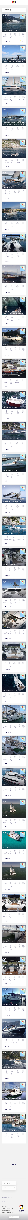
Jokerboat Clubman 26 (10, 439)
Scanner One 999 (8, 1036)
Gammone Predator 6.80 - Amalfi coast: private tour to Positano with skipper (14, 61)
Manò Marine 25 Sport (10, 470)
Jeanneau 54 (7, 187)
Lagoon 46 (6, 596)
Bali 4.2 (5, 784)
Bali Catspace (7, 816)
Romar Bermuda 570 (10, 407)
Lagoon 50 (6, 627)
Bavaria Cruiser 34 (9, 564)
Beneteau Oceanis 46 (10, 1004)
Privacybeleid (6, 1210)
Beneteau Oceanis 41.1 (10, 659)
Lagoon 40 (6, 721)
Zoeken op (7, 10)
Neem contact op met (8, 1212)
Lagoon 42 (6, 93)
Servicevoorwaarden (7, 1208)
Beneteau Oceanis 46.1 (10, 910)
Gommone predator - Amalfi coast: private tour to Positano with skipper (13, 313)
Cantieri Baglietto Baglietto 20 (13, 1099)
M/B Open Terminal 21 (10, 1130)
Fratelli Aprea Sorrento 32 (11, 376)
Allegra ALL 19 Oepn (9, 1067)
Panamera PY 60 (8, 250)
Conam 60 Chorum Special (12, 502)
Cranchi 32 (6, 344)
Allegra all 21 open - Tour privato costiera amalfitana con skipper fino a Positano (13, 124)
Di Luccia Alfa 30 (8, 282)
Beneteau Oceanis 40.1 (10, 690)
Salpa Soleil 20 (8, 533)
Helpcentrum (5, 1206)
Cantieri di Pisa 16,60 (10, 30)
